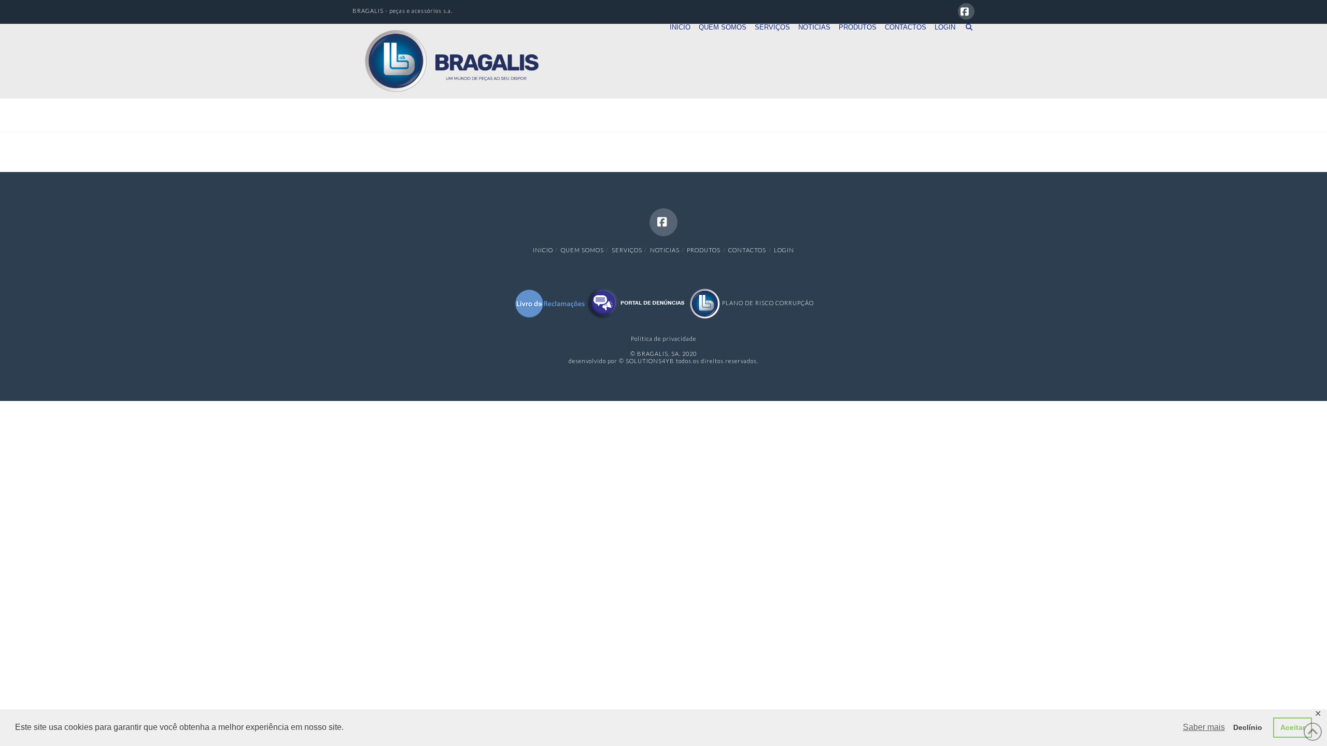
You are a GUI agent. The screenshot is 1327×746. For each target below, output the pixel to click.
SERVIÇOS (627, 250)
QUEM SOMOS (582, 250)
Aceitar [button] (1292, 727)
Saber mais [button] (1204, 727)
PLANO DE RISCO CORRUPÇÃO (767, 302)
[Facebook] (966, 11)
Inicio (543, 250)
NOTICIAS (665, 250)
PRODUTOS (704, 250)
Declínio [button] (1247, 727)
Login (784, 250)
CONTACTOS (747, 250)
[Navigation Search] (967, 42)
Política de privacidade (663, 338)
